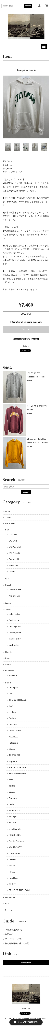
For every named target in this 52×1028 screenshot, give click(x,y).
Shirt (7, 530)
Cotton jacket (15, 632)
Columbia (13, 724)
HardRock (13, 878)
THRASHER (14, 755)
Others (12, 571)
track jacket (14, 645)
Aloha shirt (13, 565)
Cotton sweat (15, 590)
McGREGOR (15, 829)
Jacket (8, 609)
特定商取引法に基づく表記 (17, 943)
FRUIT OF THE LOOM (19, 890)
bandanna (9, 670)
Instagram (26, 962)
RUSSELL (13, 859)
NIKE (11, 779)
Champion (13, 687)
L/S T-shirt (10, 523)
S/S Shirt (13, 541)
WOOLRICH (14, 810)
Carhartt (12, 718)
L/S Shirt (13, 535)
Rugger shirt (14, 559)
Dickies (12, 792)
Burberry (13, 798)
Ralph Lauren (15, 730)
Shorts (8, 664)
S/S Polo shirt (15, 553)
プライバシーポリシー (15, 939)
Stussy (12, 749)
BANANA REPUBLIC (18, 773)
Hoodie (8, 652)
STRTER (13, 675)
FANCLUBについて (13, 930)
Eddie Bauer (14, 853)
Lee (10, 693)
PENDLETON (15, 835)
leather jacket (15, 639)
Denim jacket (15, 626)
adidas (12, 786)
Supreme (13, 761)
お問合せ (9, 934)
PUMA (12, 872)
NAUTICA (13, 737)
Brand (8, 683)
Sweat (8, 585)
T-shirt (8, 517)
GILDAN (12, 884)
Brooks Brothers (16, 841)
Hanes (12, 866)
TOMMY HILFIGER (17, 767)
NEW (7, 511)
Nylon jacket (14, 614)
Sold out (26, 329)
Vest (7, 579)
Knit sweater (14, 596)
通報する (26, 346)
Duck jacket (14, 620)
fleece (8, 603)
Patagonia (13, 743)
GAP (11, 706)
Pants (7, 658)
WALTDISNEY (15, 847)
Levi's (11, 804)
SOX (7, 904)
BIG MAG (13, 822)
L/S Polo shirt (15, 547)
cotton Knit (10, 897)
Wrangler (13, 816)
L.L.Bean (13, 712)
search (28, 6)
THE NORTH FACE (17, 700)
